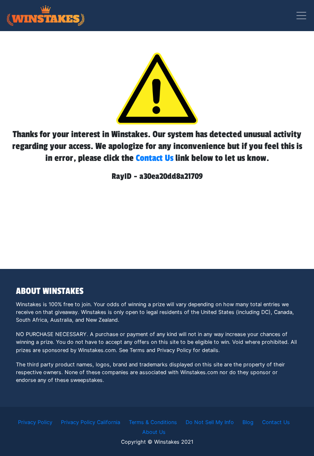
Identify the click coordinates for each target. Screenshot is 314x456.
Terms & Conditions (153, 422)
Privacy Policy (35, 422)
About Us (154, 432)
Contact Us (154, 158)
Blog (247, 422)
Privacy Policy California (90, 422)
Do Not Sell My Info (210, 422)
